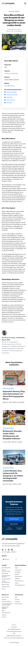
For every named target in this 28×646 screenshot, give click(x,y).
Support (4, 599)
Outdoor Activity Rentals (11, 73)
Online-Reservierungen (6, 570)
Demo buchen (14, 524)
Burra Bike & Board (9, 86)
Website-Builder (6, 579)
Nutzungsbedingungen (14, 629)
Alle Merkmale (5, 586)
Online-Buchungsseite (6, 581)
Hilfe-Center (5, 597)
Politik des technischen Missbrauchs (14, 638)
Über (16, 597)
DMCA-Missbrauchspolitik (14, 635)
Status (14, 625)
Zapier (16, 583)
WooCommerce (10, 100)
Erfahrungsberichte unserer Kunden (7, 604)
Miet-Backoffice (6, 567)
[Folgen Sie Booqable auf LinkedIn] (8, 550)
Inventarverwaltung (11, 94)
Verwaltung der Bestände (6, 576)
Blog (3, 610)
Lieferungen (18, 570)
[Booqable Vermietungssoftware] (8, 3)
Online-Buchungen (11, 92)
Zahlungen (9, 102)
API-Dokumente (6, 612)
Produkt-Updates (6, 601)
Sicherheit (14, 627)
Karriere (17, 599)
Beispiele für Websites (5, 607)
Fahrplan (17, 601)
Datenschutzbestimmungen (14, 631)
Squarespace (18, 576)
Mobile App (9, 97)
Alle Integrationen (20, 585)
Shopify (17, 574)
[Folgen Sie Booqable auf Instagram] (5, 550)
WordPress (18, 572)
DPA (14, 633)
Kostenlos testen (14, 519)
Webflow (17, 578)
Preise (3, 589)
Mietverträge (5, 584)
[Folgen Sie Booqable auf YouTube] (12, 550)
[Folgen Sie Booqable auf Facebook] (2, 550)
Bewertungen (18, 603)
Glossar (4, 615)
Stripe (16, 567)
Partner (4, 617)
